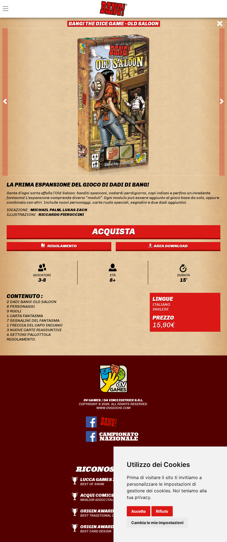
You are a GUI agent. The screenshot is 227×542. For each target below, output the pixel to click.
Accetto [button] (138, 511)
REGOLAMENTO (62, 246)
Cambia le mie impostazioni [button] (157, 522)
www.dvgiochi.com (113, 408)
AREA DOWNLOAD (171, 246)
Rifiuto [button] (162, 511)
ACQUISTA (113, 232)
